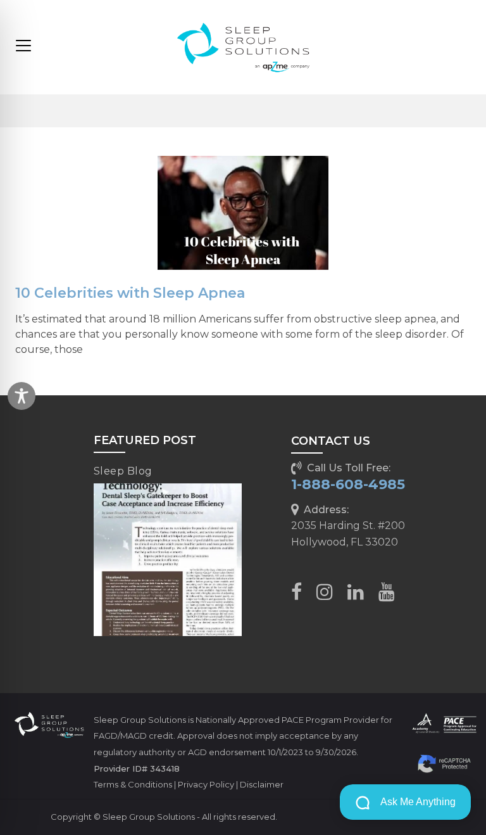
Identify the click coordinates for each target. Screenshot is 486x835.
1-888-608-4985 (348, 484)
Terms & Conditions (133, 784)
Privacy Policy (206, 784)
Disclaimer (262, 784)
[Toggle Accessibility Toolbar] (21, 396)
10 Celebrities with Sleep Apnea (130, 293)
